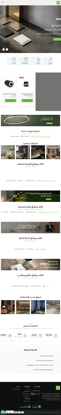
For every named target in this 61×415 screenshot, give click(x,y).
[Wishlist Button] (5, 2)
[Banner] (53, 152)
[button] (59, 49)
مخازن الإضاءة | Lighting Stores (43, 412)
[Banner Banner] (30, 120)
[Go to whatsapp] (2, 411)
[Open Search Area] (8, 2)
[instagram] (35, 412)
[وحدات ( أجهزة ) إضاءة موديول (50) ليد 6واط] (9, 84)
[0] (2, 2)
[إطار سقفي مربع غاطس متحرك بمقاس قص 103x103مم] (26, 84)
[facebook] (26, 412)
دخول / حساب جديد (16, 389)
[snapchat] (29, 412)
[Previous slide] (7, 49)
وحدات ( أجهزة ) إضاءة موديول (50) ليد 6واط (9, 94)
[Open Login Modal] (11, 2)
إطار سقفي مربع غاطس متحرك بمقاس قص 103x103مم (27, 94)
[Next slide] (3, 49)
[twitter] (32, 412)
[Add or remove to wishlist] (19, 100)
